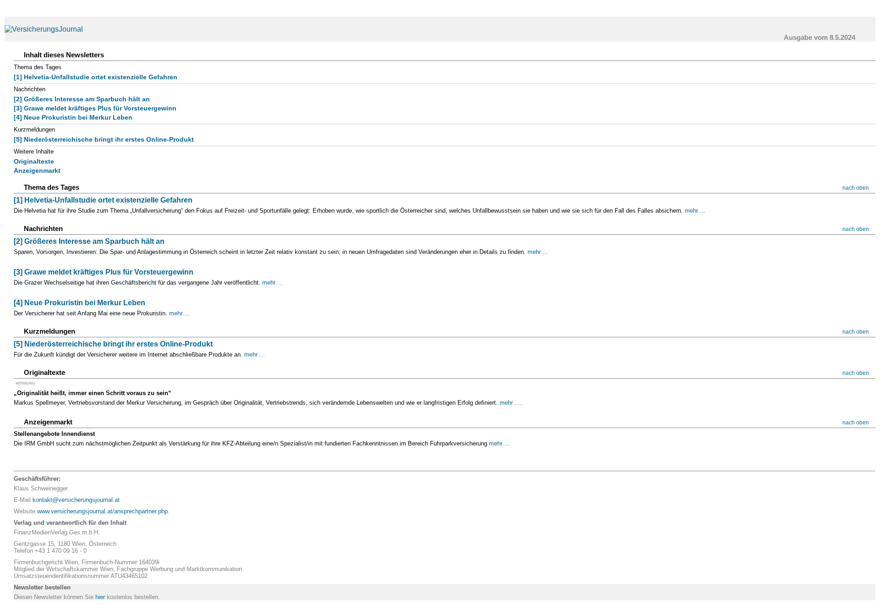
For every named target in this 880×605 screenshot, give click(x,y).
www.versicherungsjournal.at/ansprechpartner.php (102, 511)
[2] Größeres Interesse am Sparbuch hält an (82, 99)
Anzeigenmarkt (37, 170)
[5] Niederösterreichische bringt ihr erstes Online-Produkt (104, 139)
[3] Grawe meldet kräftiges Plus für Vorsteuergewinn (95, 108)
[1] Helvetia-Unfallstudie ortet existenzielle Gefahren (95, 77)
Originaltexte (34, 161)
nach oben (855, 188)
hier (100, 597)
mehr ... (695, 210)
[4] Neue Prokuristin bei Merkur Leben (73, 117)
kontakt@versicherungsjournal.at (76, 499)
